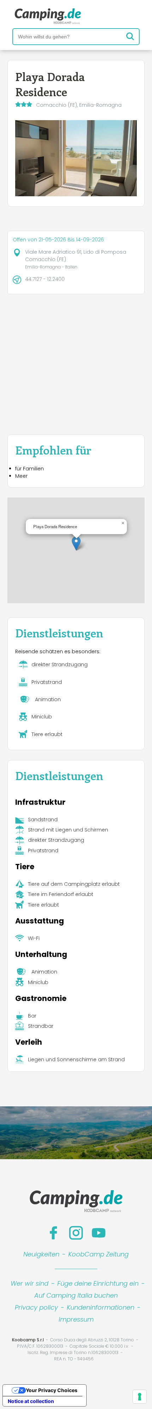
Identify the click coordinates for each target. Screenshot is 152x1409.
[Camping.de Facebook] (53, 1233)
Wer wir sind (29, 1283)
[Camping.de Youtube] (99, 1233)
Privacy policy (36, 1307)
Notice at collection (31, 1401)
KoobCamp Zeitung (98, 1254)
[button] (76, 543)
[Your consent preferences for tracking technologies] (139, 1396)
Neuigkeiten (41, 1254)
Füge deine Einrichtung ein (98, 1283)
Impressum (76, 1319)
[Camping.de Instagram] (76, 1233)
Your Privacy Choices (51, 1390)
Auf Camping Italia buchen (76, 1295)
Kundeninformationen (100, 1307)
